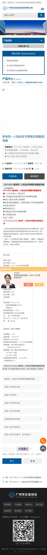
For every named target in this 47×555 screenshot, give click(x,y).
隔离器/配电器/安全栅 (33, 82)
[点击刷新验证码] (23, 449)
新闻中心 (28, 504)
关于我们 (28, 511)
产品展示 (18, 504)
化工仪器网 (24, 517)
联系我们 (34, 176)
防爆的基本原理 (12, 61)
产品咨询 (13, 176)
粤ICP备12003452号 (25, 552)
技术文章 (39, 504)
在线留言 (7, 511)
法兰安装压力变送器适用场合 (17, 70)
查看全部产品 (23, 46)
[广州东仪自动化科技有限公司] (19, 9)
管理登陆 (5, 517)
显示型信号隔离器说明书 (16, 65)
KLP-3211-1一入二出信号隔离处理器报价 (25, 477)
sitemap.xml (34, 517)
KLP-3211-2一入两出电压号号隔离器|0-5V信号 (27, 482)
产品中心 (20, 82)
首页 (13, 82)
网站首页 (7, 504)
